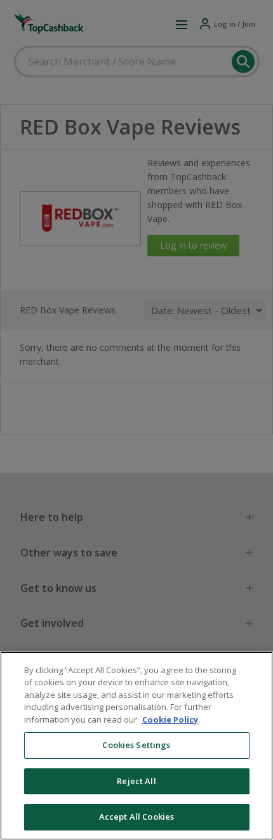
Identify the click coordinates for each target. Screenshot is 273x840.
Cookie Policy (170, 719)
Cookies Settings (136, 745)
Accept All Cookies (136, 816)
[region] (136, 746)
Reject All (136, 781)
